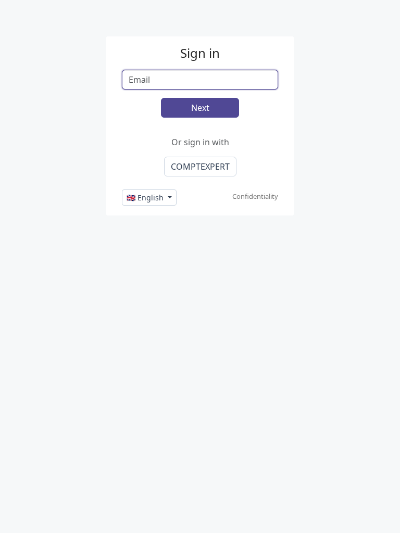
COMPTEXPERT (200, 166)
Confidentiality (255, 196)
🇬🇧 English (146, 197)
